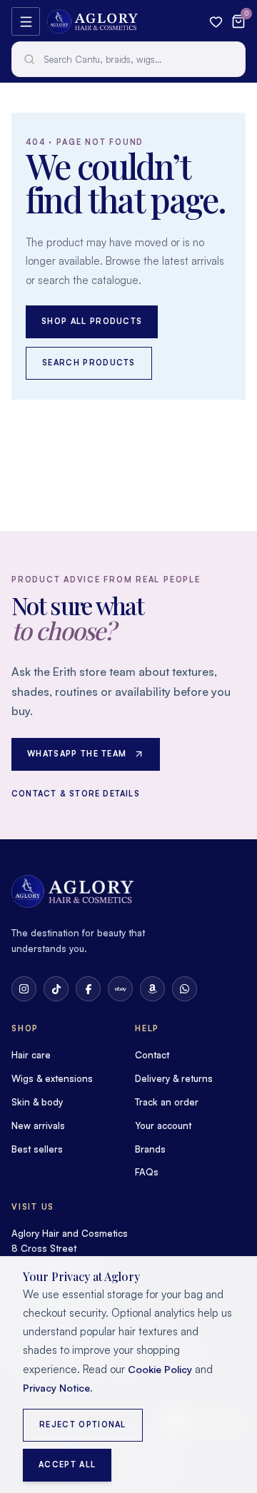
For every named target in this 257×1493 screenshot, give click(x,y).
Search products (89, 363)
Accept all (67, 1464)
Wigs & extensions (52, 1078)
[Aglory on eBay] (120, 988)
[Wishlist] (216, 22)
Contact (152, 1055)
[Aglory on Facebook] (88, 988)
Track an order (166, 1102)
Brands (150, 1149)
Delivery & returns (174, 1078)
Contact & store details (75, 794)
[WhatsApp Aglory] (184, 988)
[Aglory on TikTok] (56, 988)
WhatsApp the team (76, 754)
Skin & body (37, 1102)
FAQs (146, 1172)
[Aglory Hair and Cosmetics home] (92, 21)
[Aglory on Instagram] (23, 988)
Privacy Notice (56, 1388)
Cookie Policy (160, 1369)
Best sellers (37, 1149)
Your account (163, 1125)
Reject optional (82, 1424)
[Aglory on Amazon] (152, 988)
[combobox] (128, 59)
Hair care (31, 1055)
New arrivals (38, 1125)
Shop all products (91, 321)
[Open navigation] (25, 21)
